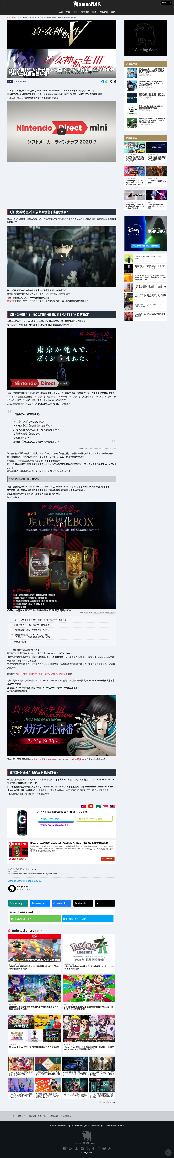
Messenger (39, 903)
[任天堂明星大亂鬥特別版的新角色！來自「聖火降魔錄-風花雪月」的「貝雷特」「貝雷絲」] (134, 147)
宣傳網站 (11, 301)
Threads (82, 903)
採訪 (113, 11)
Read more (107, 858)
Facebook (60, 903)
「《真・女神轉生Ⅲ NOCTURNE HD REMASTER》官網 (100, 448)
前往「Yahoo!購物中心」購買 (55, 825)
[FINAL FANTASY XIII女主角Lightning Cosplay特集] (156, 195)
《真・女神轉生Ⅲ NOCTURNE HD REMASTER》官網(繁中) (41, 674)
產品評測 (104, 11)
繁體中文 (165, 2)
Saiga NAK (87, 4)
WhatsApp (17, 903)
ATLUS (13, 881)
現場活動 (85, 11)
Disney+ (112, 1102)
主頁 (61, 11)
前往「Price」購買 (51, 818)
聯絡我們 (32, 1116)
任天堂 (22, 881)
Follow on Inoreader (76, 918)
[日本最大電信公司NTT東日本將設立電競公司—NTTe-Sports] (156, 147)
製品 (94, 11)
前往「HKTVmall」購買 (91, 818)
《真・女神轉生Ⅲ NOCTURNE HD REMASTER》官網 (100, 612)
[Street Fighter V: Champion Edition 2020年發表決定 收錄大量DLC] (134, 171)
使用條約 (43, 1116)
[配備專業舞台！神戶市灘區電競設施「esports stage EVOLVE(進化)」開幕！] (134, 195)
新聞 (68, 11)
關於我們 (21, 1116)
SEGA (30, 881)
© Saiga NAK (87, 1152)
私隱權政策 (54, 1116)
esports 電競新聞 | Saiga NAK (87, 1143)
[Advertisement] (61, 186)
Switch (39, 881)
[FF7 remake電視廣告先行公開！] (156, 171)
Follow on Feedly (22, 918)
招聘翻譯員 (67, 1116)
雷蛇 (103, 1102)
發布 (75, 11)
